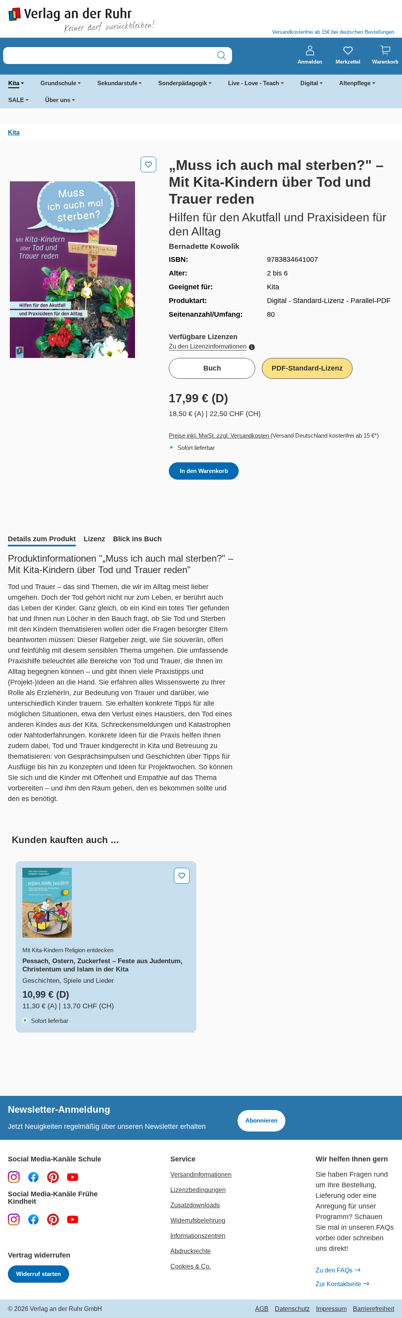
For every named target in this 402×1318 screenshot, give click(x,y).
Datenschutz (292, 1309)
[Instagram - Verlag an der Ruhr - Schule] (14, 1176)
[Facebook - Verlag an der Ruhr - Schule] (33, 1176)
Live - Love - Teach (253, 83)
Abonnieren (261, 1120)
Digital (309, 83)
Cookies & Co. (190, 1266)
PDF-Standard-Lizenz (307, 368)
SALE (16, 100)
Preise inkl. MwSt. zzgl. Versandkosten (219, 435)
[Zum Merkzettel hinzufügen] (148, 164)
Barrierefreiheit (373, 1309)
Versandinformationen (201, 1174)
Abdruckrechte (190, 1251)
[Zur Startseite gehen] (100, 20)
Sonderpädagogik (182, 83)
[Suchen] (221, 55)
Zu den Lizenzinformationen (208, 346)
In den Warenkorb (204, 470)
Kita (13, 83)
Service (183, 1159)
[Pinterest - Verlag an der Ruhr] (53, 1176)
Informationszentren (197, 1235)
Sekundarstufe (117, 83)
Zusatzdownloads (195, 1205)
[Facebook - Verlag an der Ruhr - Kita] (33, 1219)
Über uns (57, 100)
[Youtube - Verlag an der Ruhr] (73, 1176)
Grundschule (58, 83)
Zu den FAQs (334, 1270)
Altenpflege (355, 83)
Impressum (331, 1309)
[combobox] (107, 55)
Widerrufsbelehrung (197, 1220)
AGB (262, 1309)
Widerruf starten (38, 1274)
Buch (212, 368)
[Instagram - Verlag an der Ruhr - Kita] (14, 1219)
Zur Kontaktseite (338, 1284)
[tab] (42, 539)
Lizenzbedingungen (198, 1190)
